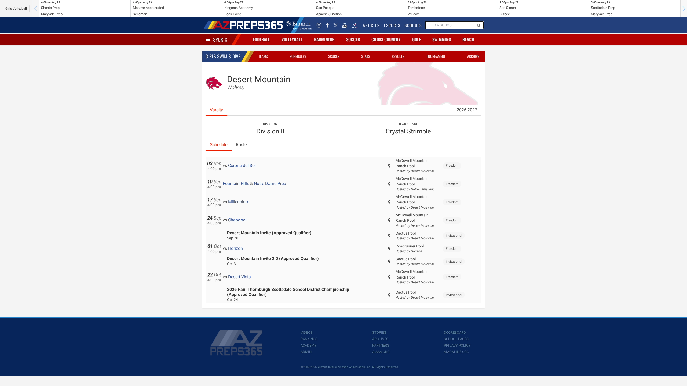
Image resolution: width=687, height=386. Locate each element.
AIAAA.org (381, 352)
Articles (371, 25)
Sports (220, 39)
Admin (306, 352)
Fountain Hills (236, 183)
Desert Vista (239, 276)
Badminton (324, 39)
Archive (473, 56)
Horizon (235, 248)
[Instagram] (319, 25)
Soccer (353, 39)
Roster (242, 144)
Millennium (238, 201)
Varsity (216, 109)
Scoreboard (455, 333)
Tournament (435, 56)
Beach (468, 39)
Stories (379, 333)
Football (261, 39)
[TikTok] (355, 25)
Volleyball (292, 39)
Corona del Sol (242, 165)
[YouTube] (344, 25)
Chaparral (237, 219)
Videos (307, 333)
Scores (333, 56)
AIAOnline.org (456, 352)
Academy (308, 345)
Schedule (218, 144)
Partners (380, 345)
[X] (335, 25)
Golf (416, 39)
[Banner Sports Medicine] (299, 25)
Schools (413, 25)
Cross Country (386, 39)
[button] (684, 8)
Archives (380, 339)
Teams (263, 56)
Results (398, 56)
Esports (392, 25)
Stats (365, 56)
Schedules (298, 56)
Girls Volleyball (16, 8)
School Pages (456, 339)
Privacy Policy (457, 345)
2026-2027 (467, 109)
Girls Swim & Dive (223, 56)
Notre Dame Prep (270, 183)
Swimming (441, 39)
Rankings (309, 339)
